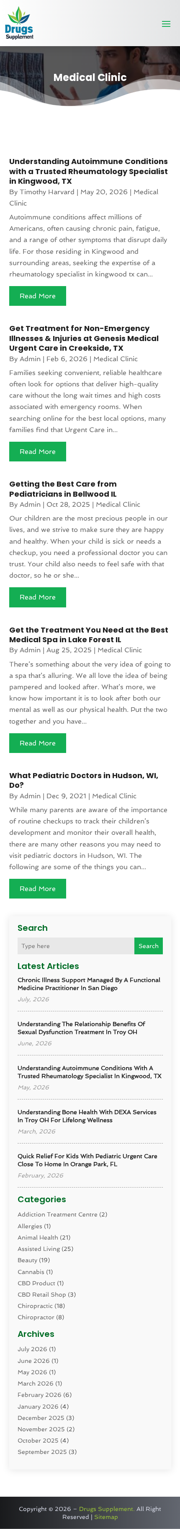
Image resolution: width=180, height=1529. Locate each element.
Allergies (30, 1226)
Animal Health (38, 1237)
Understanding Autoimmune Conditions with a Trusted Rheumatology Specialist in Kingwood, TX (88, 171)
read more (38, 296)
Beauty (27, 1260)
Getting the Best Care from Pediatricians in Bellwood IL (63, 489)
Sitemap (106, 1516)
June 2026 (34, 1360)
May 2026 (32, 1372)
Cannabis (31, 1272)
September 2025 (42, 1451)
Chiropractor (36, 1317)
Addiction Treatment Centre (58, 1214)
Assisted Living (39, 1248)
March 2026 (36, 1383)
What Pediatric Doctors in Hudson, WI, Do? (83, 780)
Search (149, 946)
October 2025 (38, 1440)
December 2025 (41, 1417)
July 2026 (32, 1349)
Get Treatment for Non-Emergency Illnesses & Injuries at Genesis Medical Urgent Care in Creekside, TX (84, 338)
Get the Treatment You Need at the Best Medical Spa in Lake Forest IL (88, 635)
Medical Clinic (115, 359)
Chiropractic (35, 1305)
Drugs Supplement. (107, 1509)
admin (30, 359)
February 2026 (40, 1394)
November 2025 (41, 1429)
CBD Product (36, 1283)
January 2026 (38, 1406)
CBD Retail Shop (42, 1294)
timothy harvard (47, 192)
